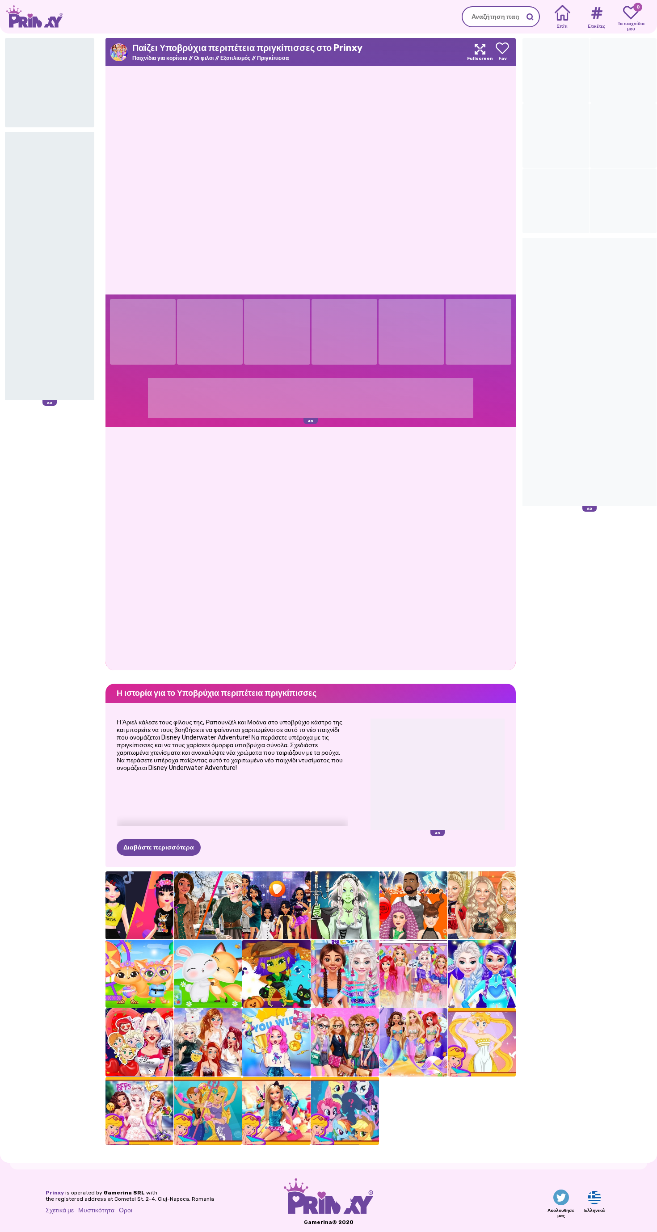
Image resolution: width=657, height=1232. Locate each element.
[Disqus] (310, 548)
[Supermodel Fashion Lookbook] (482, 905)
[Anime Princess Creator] (482, 1042)
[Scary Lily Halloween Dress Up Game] (345, 905)
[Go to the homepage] (31, 17)
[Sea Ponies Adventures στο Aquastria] (345, 1111)
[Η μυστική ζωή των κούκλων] (276, 1111)
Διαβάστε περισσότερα (158, 847)
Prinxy (55, 1193)
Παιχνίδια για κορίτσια (159, 58)
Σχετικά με (60, 1210)
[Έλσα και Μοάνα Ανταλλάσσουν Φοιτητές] (208, 905)
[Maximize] (480, 52)
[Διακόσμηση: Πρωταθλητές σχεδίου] (276, 1042)
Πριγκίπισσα (273, 58)
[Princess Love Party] (139, 1042)
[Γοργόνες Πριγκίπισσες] (208, 1111)
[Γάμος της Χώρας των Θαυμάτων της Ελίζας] (139, 1111)
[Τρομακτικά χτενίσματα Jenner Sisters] (413, 905)
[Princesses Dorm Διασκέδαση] (413, 974)
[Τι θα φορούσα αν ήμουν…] (276, 905)
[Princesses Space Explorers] (482, 974)
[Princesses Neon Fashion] (345, 974)
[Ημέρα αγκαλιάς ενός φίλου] (208, 974)
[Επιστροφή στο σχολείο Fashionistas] (345, 1042)
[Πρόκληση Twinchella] (139, 974)
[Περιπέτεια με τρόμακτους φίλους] (276, 974)
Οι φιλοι (204, 58)
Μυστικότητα (96, 1210)
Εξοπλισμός (235, 58)
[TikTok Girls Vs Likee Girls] (139, 905)
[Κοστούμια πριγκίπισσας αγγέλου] (208, 1042)
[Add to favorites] (502, 52)
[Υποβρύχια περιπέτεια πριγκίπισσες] (413, 1042)
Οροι (125, 1210)
